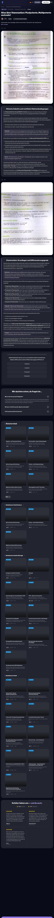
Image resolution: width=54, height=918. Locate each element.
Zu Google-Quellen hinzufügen (21, 18)
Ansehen (27, 67)
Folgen (10, 18)
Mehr (7, 496)
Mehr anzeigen (4, 24)
